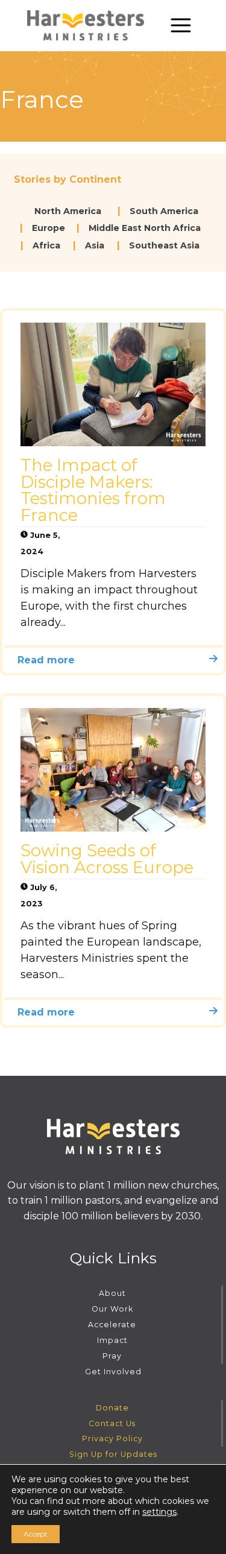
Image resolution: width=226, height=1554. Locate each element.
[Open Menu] (180, 25)
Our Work (112, 1308)
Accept (36, 1533)
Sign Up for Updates (113, 1454)
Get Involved (113, 1371)
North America (67, 211)
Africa (46, 245)
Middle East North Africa (145, 228)
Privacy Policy (112, 1438)
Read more (46, 660)
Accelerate (112, 1324)
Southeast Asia (164, 245)
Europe (48, 228)
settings (159, 1511)
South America (164, 211)
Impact (112, 1340)
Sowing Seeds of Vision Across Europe (106, 858)
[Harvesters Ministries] (86, 25)
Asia (94, 245)
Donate (112, 1407)
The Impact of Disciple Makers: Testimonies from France (93, 490)
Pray (112, 1355)
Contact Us (112, 1423)
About (112, 1293)
